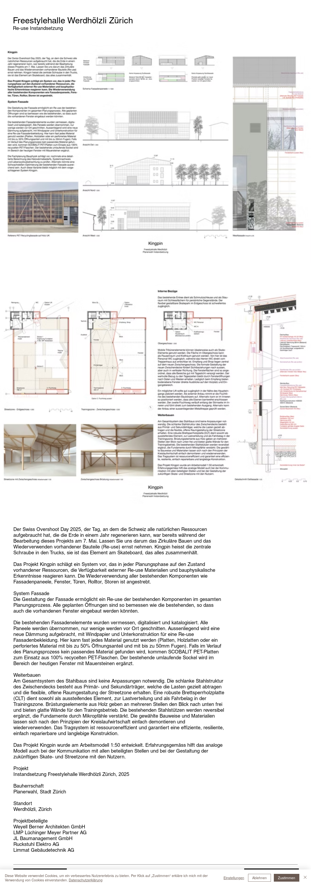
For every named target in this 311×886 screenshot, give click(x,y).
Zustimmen (286, 877)
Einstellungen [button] (234, 877)
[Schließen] (305, 877)
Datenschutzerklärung (86, 879)
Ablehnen (259, 877)
